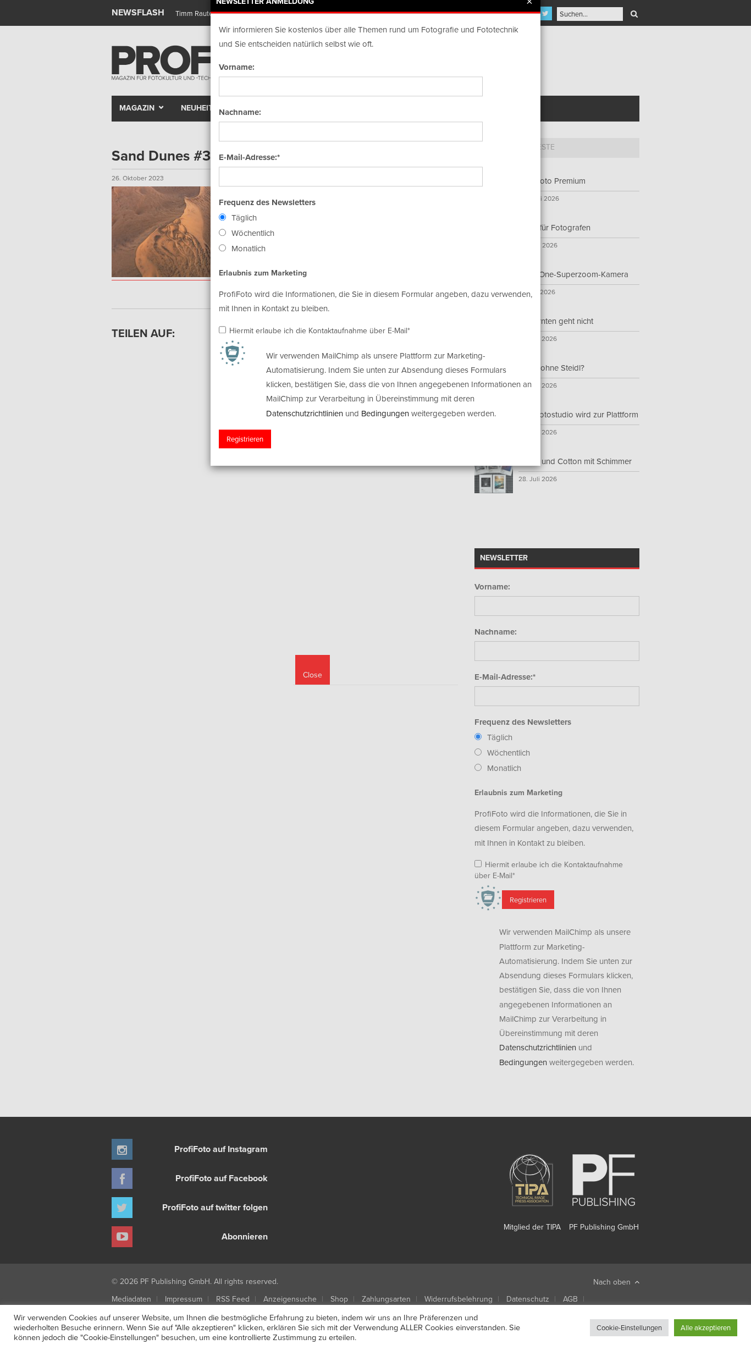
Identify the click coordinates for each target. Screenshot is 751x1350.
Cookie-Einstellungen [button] (629, 1327)
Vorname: (237, 67)
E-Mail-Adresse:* (249, 157)
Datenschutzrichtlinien (304, 413)
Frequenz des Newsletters (267, 202)
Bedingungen (385, 413)
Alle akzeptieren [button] (706, 1327)
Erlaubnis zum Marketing (263, 272)
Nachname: (240, 112)
